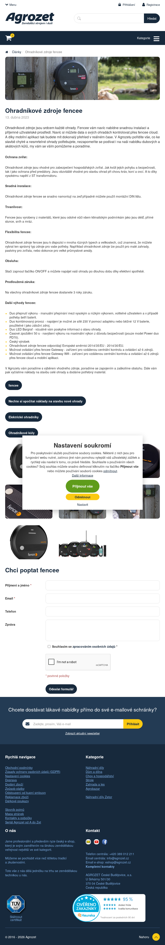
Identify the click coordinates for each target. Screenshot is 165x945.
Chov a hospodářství (100, 776)
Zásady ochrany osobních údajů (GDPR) (32, 771)
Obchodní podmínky (19, 767)
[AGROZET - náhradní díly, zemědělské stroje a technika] (6, 52)
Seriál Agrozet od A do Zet (23, 822)
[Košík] (10, 38)
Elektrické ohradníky (24, 417)
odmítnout (110, 471)
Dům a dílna (94, 771)
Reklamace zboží (17, 797)
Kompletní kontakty (100, 866)
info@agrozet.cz (118, 858)
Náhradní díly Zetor (99, 797)
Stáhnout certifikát (16, 918)
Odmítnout (82, 497)
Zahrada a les (95, 784)
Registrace (153, 5)
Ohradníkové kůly (22, 433)
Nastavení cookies (17, 776)
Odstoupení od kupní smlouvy (25, 792)
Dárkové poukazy (17, 801)
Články (16, 52)
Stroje (90, 780)
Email (10, 598)
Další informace (82, 475)
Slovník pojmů (14, 809)
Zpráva (10, 624)
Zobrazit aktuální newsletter (82, 733)
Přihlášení (129, 5)
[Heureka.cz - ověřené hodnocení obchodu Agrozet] (108, 907)
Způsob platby (14, 788)
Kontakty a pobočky (18, 818)
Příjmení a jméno (18, 585)
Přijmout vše (82, 486)
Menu (12, 5)
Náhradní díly (95, 767)
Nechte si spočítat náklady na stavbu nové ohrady (45, 401)
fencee (13, 385)
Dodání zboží (14, 784)
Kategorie (143, 38)
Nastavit (82, 504)
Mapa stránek (14, 814)
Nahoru (144, 937)
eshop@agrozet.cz (118, 862)
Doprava (11, 780)
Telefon (10, 611)
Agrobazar (93, 788)
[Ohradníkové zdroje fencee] (82, 78)
